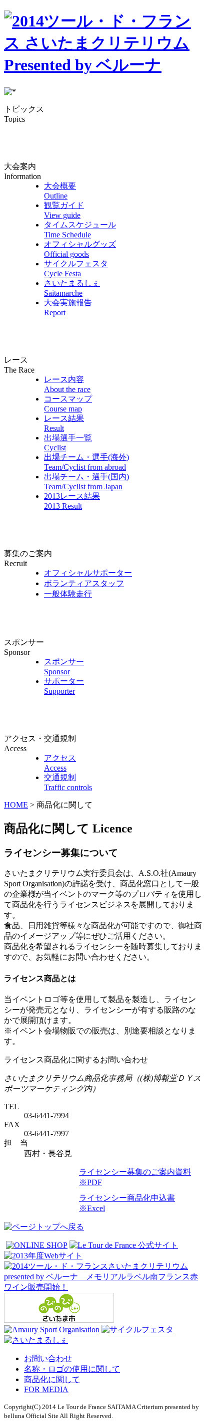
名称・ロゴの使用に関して (72, 1369)
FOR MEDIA (46, 1389)
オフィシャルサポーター (88, 573)
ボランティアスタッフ (84, 583)
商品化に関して (52, 1379)
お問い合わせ (48, 1358)
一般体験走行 (68, 594)
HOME (16, 805)
